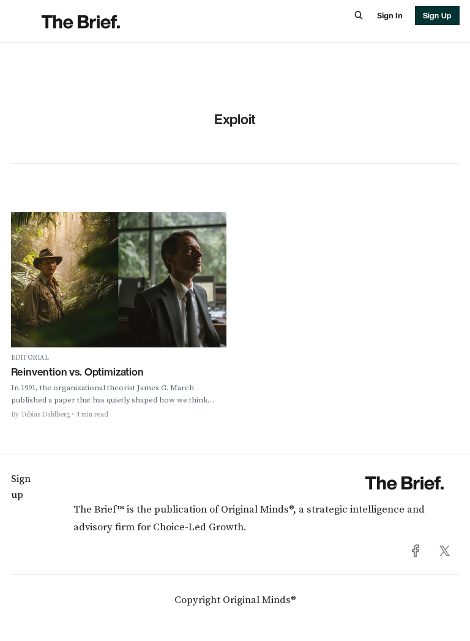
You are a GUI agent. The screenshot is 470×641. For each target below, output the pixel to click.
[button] (358, 16)
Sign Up (437, 15)
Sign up (21, 487)
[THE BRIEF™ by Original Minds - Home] (122, 21)
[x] (444, 551)
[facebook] (416, 551)
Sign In (389, 15)
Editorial (30, 358)
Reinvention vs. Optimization (77, 371)
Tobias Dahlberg (45, 414)
